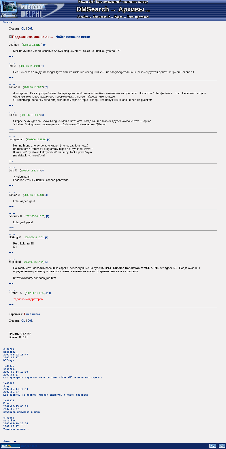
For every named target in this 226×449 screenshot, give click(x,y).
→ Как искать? (99, 17)
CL (23, 28)
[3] (43, 115)
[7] (47, 216)
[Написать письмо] (222, 446)
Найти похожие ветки (73, 37)
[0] (44, 44)
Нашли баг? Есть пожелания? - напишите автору (113, 1)
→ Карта (116, 17)
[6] (46, 195)
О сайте (82, 17)
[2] (46, 87)
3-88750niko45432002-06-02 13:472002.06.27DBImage (15, 355)
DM (30, 28)
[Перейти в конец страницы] (12, 56)
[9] (46, 262)
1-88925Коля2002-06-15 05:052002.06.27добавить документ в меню (21, 406)
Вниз (5, 22)
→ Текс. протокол (136, 17)
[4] (48, 139)
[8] (46, 237)
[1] (42, 66)
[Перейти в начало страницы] (10, 56)
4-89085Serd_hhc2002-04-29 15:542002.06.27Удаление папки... (16, 423)
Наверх (7, 441)
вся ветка (33, 314)
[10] (48, 293)
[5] (43, 170)
